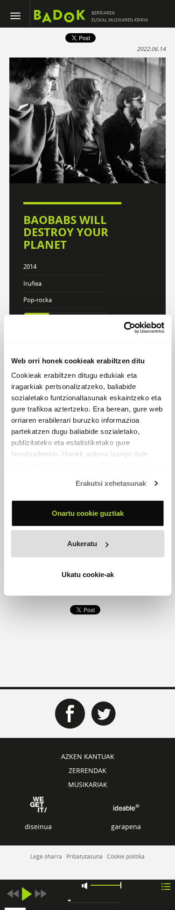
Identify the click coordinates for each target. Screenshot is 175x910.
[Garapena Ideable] (126, 807)
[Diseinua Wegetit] (38, 803)
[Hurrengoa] (41, 894)
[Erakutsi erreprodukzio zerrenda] (165, 885)
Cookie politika (126, 856)
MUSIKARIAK (87, 784)
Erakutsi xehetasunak (111, 483)
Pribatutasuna (84, 856)
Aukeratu (82, 544)
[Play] (27, 894)
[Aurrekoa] (13, 894)
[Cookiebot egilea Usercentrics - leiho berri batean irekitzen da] (124, 328)
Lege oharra (46, 856)
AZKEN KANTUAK (87, 756)
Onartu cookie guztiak (88, 513)
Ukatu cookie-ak (88, 574)
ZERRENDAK (87, 770)
